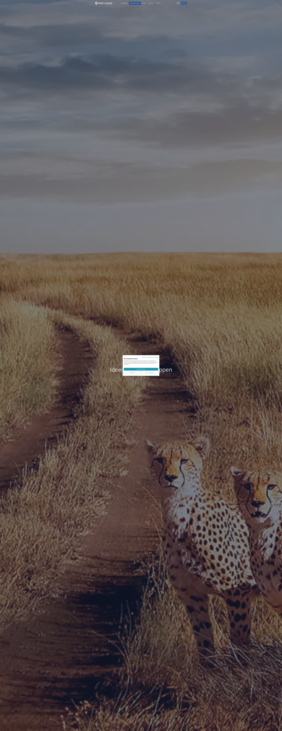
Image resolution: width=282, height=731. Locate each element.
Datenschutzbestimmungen (150, 357)
